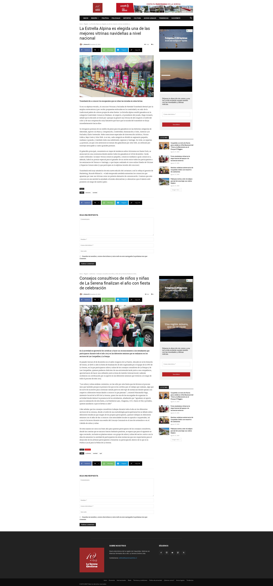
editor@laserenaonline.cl (128, 558)
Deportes (127, 18)
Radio (129, 580)
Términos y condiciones (140, 580)
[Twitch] (178, 553)
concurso (88, 192)
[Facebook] (161, 553)
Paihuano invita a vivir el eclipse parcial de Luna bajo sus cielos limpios (181, 181)
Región (94, 18)
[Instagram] (167, 553)
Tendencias (163, 18)
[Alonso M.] (81, 44)
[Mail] (172, 553)
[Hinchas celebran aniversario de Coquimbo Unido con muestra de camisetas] (164, 170)
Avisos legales (150, 18)
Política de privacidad (155, 580)
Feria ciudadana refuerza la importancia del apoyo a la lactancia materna (180, 158)
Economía (112, 580)
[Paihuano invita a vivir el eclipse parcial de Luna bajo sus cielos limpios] (164, 181)
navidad (95, 192)
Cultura (137, 18)
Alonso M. (87, 44)
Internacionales (121, 580)
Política (105, 18)
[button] (190, 18)
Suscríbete (175, 18)
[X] (184, 553)
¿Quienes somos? (169, 580)
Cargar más (175, 190)
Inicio (85, 18)
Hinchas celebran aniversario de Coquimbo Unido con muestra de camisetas (182, 170)
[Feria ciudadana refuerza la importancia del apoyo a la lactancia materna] (164, 159)
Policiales (116, 18)
